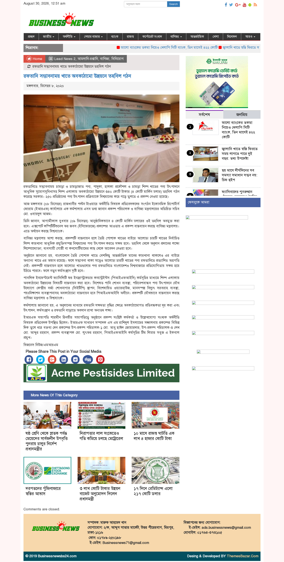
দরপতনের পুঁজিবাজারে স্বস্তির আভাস (43, 491)
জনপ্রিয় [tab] (241, 114)
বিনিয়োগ (117, 59)
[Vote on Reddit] (75, 359)
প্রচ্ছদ (31, 37)
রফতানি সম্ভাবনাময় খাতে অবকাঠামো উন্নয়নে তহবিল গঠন (77, 76)
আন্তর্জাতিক (197, 37)
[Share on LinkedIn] (63, 359)
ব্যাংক (114, 37)
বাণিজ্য (175, 37)
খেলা (215, 37)
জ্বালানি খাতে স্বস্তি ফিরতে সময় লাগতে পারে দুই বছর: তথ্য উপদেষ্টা (240, 154)
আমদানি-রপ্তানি (88, 59)
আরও (249, 37)
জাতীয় (47, 37)
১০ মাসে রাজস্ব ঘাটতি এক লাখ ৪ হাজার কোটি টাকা (154, 436)
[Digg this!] (88, 359)
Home (37, 59)
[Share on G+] (52, 359)
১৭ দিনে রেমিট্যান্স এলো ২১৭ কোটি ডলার (153, 491)
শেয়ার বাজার (92, 37)
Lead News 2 (64, 59)
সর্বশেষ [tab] (204, 114)
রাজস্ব (130, 37)
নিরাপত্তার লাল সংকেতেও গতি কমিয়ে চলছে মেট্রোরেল (101, 436)
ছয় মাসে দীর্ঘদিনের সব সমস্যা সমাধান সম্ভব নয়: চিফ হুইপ (239, 175)
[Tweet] (40, 359)
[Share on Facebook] (29, 359)
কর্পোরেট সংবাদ (152, 37)
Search (173, 4)
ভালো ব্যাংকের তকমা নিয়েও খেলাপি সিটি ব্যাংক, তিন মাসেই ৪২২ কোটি (155, 47)
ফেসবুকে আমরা (198, 202)
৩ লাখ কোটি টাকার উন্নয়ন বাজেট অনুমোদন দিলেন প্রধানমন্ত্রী (100, 494)
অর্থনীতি (68, 37)
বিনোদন (232, 37)
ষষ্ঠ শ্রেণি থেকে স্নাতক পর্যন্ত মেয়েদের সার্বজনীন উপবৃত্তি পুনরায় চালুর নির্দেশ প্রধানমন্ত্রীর (47, 441)
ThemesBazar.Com (242, 556)
